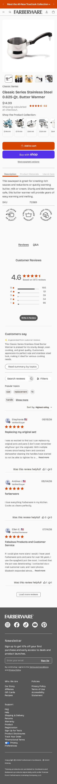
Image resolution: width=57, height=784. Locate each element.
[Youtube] (35, 625)
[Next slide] (53, 4)
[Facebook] (16, 625)
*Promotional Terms (15, 739)
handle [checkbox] (9, 400)
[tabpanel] (28, 191)
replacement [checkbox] (21, 392)
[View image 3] (29, 79)
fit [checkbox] (32, 392)
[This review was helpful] (44, 469)
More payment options (28, 162)
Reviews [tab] (23, 244)
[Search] (10, 12)
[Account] (46, 12)
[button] (28, 352)
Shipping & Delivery (14, 715)
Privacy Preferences (11, 744)
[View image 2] (18, 79)
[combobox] (39, 407)
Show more (22, 399)
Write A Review (28, 318)
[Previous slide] (3, 4)
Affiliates (9, 689)
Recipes (9, 695)
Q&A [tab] (36, 244)
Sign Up (45, 660)
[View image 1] (8, 79)
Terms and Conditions (38, 667)
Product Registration (11, 726)
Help (7, 712)
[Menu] (3, 12)
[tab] (10, 174)
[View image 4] (39, 79)
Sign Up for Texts (13, 730)
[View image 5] (49, 79)
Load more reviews (28, 594)
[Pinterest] (44, 625)
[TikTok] (26, 625)
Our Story (10, 686)
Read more (44, 457)
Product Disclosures (15, 733)
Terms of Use (38, 689)
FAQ (7, 709)
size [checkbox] (8, 392)
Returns (9, 718)
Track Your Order (13, 736)
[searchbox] (17, 378)
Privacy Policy (39, 686)
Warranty (9, 721)
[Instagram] (7, 625)
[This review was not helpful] (49, 469)
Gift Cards (10, 692)
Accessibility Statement (38, 694)
